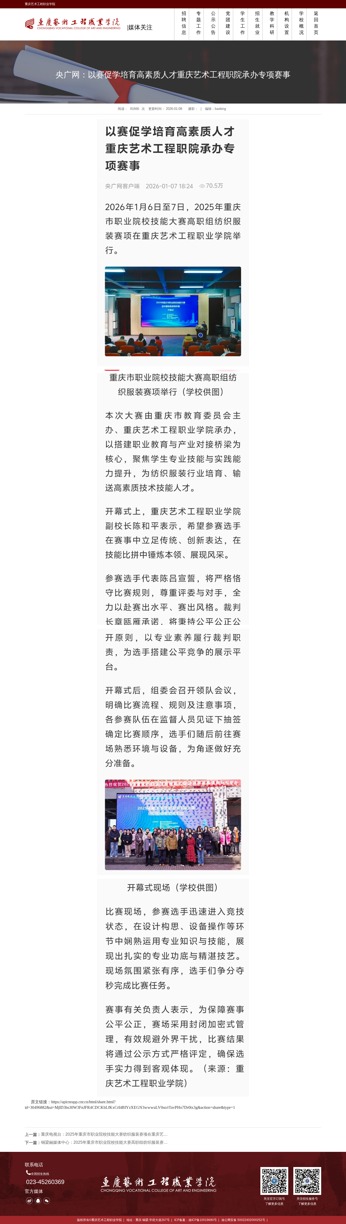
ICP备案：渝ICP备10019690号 (195, 1220)
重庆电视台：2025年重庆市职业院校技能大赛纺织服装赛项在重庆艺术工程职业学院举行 (104, 1134)
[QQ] (38, 1200)
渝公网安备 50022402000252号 (243, 1220)
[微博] (29, 1200)
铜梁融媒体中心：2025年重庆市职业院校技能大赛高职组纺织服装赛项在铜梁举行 (104, 1142)
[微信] (46, 1200)
